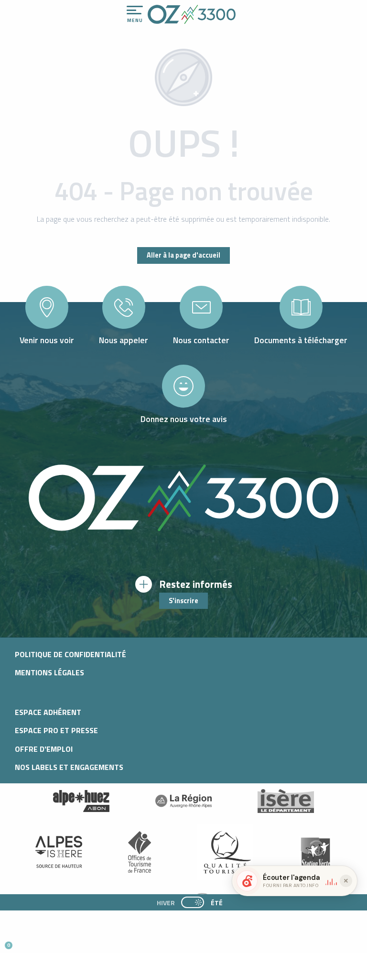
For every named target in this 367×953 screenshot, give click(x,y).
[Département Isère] (286, 800)
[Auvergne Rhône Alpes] (183, 801)
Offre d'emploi (44, 749)
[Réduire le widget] (346, 881)
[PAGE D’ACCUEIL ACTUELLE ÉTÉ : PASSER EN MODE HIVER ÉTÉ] (192, 902)
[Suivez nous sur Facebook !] (55, 941)
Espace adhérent (48, 712)
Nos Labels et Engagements (69, 767)
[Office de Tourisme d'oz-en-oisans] (192, 14)
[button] (88, 941)
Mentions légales (49, 672)
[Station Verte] (315, 852)
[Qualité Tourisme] (225, 852)
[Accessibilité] (260, 10)
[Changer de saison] (195, 902)
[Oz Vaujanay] (81, 801)
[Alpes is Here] (59, 852)
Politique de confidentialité (70, 654)
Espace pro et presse (56, 730)
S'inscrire (183, 601)
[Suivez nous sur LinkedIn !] (70, 941)
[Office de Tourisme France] (139, 852)
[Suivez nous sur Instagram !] (39, 941)
